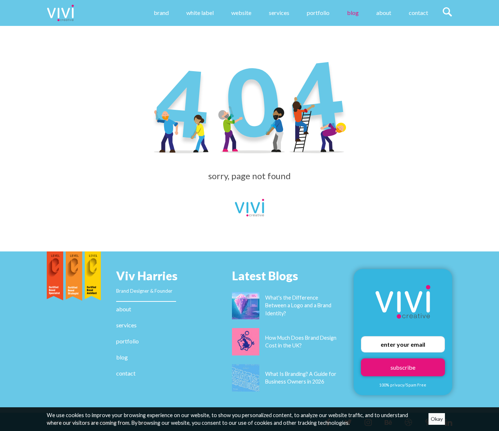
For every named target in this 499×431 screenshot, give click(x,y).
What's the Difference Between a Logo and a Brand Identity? (298, 305)
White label (200, 12)
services (126, 325)
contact (126, 373)
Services (279, 12)
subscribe (403, 367)
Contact (418, 12)
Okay (437, 419)
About (383, 12)
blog (122, 357)
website (241, 12)
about (123, 308)
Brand (161, 12)
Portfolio (318, 12)
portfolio (127, 341)
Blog (353, 12)
